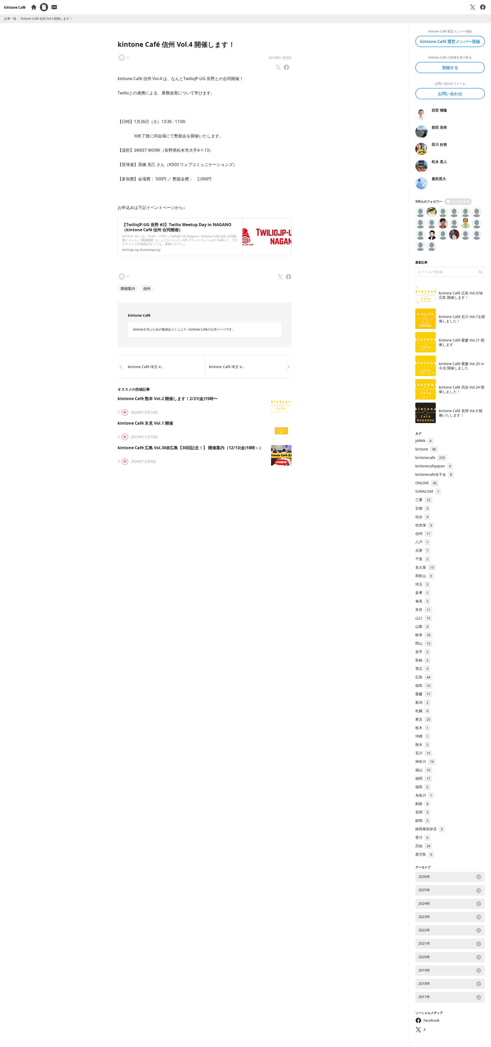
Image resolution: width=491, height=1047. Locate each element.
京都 (421, 508)
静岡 (421, 820)
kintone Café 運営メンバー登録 (450, 41)
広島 (422, 677)
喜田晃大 (439, 178)
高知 (422, 845)
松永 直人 (439, 161)
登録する (450, 67)
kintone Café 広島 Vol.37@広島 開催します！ (461, 295)
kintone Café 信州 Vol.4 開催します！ (176, 44)
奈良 (422, 609)
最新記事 (421, 262)
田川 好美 (439, 144)
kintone (425, 449)
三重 (422, 499)
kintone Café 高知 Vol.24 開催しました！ (461, 389)
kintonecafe (430, 457)
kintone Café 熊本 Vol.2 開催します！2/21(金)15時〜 (168, 398)
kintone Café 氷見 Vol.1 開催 (145, 423)
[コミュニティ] (54, 7)
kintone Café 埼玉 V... (145, 366)
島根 (421, 660)
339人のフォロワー (428, 201)
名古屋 (424, 567)
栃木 (421, 727)
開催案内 (128, 288)
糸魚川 (423, 795)
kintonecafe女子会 (433, 474)
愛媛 (422, 693)
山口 (422, 617)
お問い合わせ (450, 93)
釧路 (421, 803)
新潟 (421, 702)
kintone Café (15, 7)
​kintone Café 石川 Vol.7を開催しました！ (462, 319)
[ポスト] (472, 7)
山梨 (421, 626)
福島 (421, 786)
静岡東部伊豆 (429, 828)
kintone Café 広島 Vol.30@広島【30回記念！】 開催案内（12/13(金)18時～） (190, 447)
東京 (422, 719)
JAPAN (423, 440)
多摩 (421, 592)
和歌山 (423, 575)
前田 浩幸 (439, 127)
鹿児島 (423, 854)
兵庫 (421, 550)
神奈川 (424, 761)
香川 (421, 837)
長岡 (421, 812)
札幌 (421, 710)
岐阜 (422, 634)
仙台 (421, 516)
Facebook (431, 1020)
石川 (422, 753)
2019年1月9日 (280, 57)
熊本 (421, 744)
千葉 (421, 558)
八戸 (421, 541)
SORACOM (427, 491)
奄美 (421, 601)
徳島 (422, 685)
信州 (146, 288)
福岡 (422, 778)
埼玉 (421, 584)
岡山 (422, 643)
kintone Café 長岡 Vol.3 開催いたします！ (460, 413)
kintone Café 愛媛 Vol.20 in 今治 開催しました (461, 366)
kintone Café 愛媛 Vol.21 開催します (461, 342)
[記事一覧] (44, 7)
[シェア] (483, 7)
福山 (422, 769)
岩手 (421, 651)
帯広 (421, 668)
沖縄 (421, 736)
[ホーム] (34, 7)
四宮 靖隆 (439, 110)
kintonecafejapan (433, 466)
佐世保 (423, 525)
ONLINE (426, 482)
